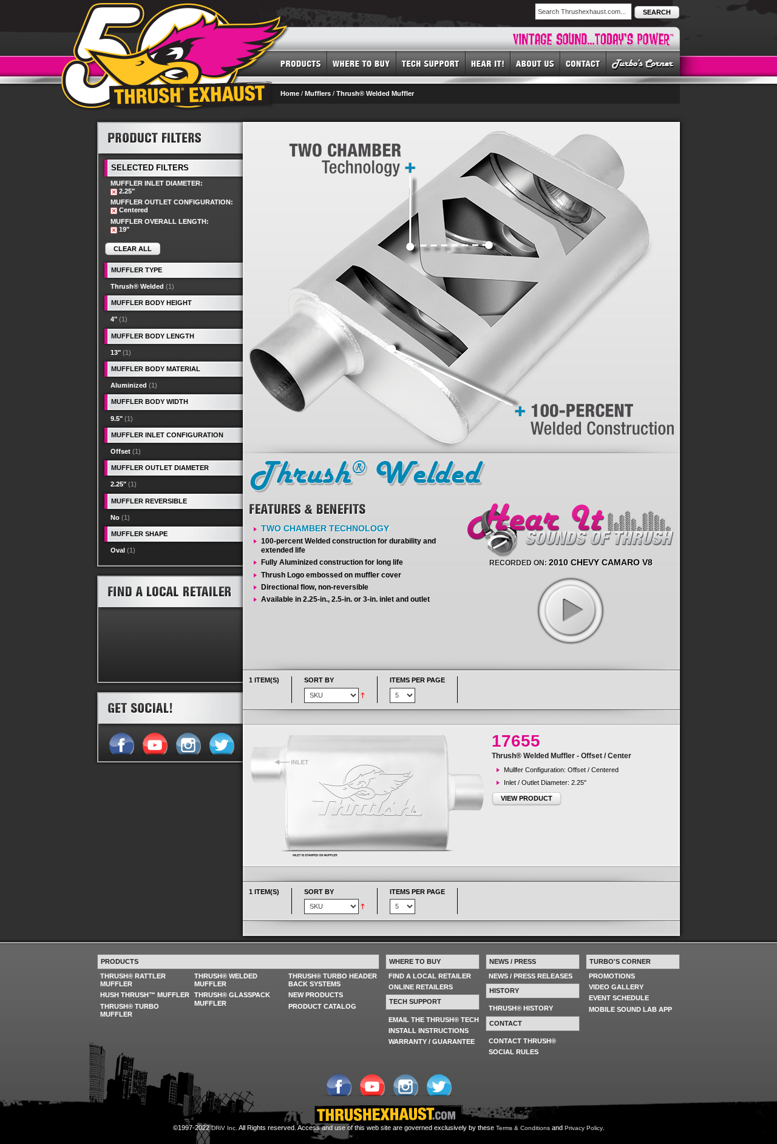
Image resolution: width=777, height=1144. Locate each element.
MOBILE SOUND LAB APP (630, 1009)
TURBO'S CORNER (643, 63)
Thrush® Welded (137, 286)
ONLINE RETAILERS (420, 987)
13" (115, 352)
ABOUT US (535, 63)
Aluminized (128, 385)
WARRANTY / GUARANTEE (431, 1041)
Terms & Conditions (523, 1128)
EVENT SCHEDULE (619, 997)
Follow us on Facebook (121, 742)
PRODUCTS (300, 63)
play (570, 610)
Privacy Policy (584, 1128)
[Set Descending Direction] (363, 694)
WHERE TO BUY (361, 63)
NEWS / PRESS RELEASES (530, 976)
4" (113, 319)
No (115, 517)
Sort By (319, 680)
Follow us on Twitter (221, 742)
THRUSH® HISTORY (521, 1008)
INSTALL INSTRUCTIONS (428, 1030)
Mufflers (318, 93)
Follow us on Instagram (188, 742)
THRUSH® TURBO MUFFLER (129, 1010)
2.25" (118, 484)
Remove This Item (113, 192)
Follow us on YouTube (154, 742)
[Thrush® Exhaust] (175, 11)
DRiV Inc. (224, 1128)
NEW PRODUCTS (315, 994)
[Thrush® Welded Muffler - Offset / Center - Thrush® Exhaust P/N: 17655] (370, 795)
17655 (516, 741)
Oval (117, 550)
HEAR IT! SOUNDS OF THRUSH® (488, 63)
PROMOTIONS (612, 976)
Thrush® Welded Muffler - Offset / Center (561, 756)
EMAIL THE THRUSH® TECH (433, 1019)
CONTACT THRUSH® (522, 1041)
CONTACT (583, 63)
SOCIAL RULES (513, 1051)
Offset (120, 451)
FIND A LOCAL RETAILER (429, 976)
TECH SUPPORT (431, 63)
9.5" (116, 418)
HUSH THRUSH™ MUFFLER (144, 994)
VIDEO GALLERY (616, 987)
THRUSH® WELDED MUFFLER (225, 980)
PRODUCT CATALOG (322, 1006)
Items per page (417, 680)
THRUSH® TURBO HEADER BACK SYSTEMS (332, 980)
